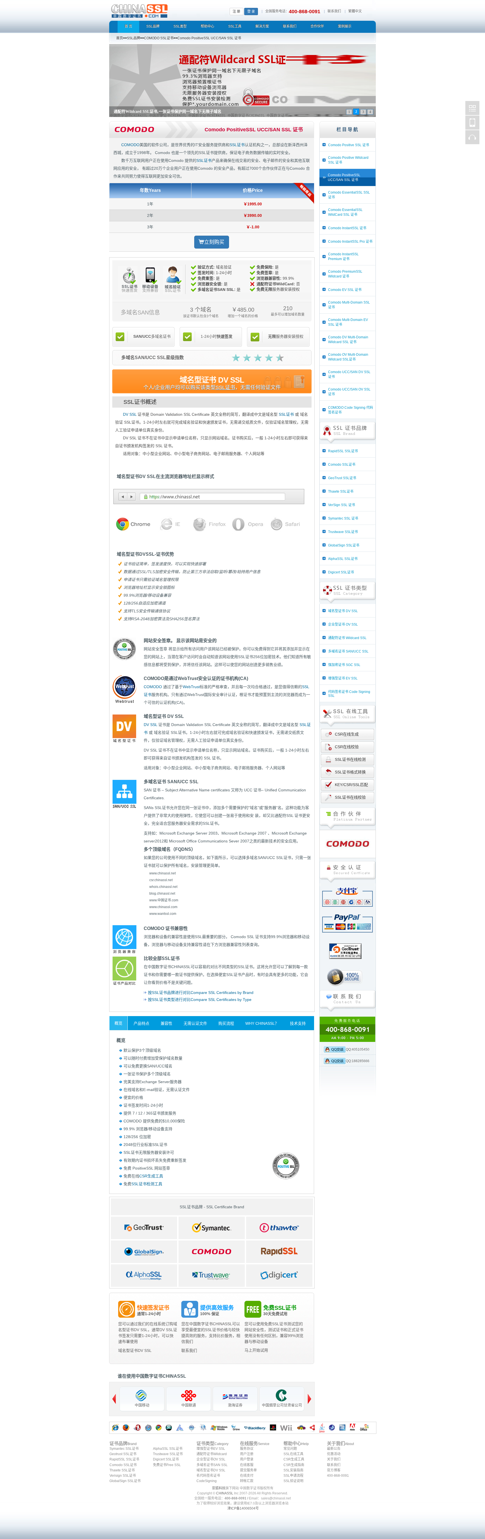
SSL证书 (237, 145)
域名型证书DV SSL (135, 1350)
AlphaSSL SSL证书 (343, 559)
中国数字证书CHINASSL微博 (472, 108)
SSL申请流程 (293, 1476)
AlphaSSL (144, 1275)
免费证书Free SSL (167, 1465)
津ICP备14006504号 (243, 1508)
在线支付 (246, 1476)
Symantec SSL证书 (124, 1449)
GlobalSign (144, 1252)
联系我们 (334, 11)
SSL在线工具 (293, 1454)
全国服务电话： (277, 11)
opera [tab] (247, 524)
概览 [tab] (118, 1023)
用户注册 (246, 1454)
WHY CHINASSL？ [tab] (262, 1023)
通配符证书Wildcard (211, 1454)
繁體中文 (355, 11)
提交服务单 (248, 1470)
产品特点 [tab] (141, 1023)
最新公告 (333, 1449)
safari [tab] (285, 524)
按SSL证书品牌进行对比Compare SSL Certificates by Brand (200, 992)
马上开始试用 (256, 1350)
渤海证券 (235, 1405)
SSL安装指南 (293, 1470)
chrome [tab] (131, 524)
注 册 (236, 11)
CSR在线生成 (347, 734)
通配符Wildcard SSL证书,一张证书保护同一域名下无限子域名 (167, 111)
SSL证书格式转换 (350, 772)
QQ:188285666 (357, 1061)
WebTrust (191, 686)
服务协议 (246, 1449)
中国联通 (188, 1405)
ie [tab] (170, 524)
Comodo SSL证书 (341, 465)
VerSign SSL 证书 (341, 505)
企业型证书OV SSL (210, 1459)
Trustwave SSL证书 (343, 532)
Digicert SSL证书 (341, 572)
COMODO (130, 145)
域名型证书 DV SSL (343, 611)
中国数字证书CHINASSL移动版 (472, 123)
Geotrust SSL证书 (122, 1454)
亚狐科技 (218, 1488)
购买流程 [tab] (226, 1023)
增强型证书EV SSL (210, 1449)
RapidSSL (279, 1252)
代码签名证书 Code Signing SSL (349, 694)
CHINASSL (224, 1493)
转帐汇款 (246, 1481)
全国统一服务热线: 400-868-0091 (348, 1029)
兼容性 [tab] (166, 1023)
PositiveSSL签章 (283, 1163)
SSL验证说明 (293, 1481)
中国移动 (142, 1405)
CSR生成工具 (151, 1176)
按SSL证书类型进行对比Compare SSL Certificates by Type (199, 999)
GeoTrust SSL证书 (342, 478)
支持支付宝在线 (348, 900)
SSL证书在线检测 (350, 759)
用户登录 (246, 1459)
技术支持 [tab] (298, 1023)
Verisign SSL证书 (122, 1476)
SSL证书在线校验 (350, 797)
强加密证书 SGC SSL (344, 665)
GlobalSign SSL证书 (343, 545)
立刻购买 (214, 242)
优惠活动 (333, 1454)
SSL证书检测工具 (146, 1184)
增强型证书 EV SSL (343, 678)
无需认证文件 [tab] (195, 1023)
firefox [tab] (208, 524)
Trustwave (212, 1275)
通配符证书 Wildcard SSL (347, 638)
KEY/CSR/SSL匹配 (351, 784)
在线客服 (246, 1465)
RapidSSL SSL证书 (343, 451)
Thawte (279, 1228)
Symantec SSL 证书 (343, 518)
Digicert (279, 1275)
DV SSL (129, 414)
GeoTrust (144, 1228)
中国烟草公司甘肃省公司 (282, 1405)
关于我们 (333, 1459)
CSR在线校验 (347, 747)
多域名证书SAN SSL (212, 1465)
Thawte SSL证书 (340, 491)
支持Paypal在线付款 (348, 925)
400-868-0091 (338, 1476)
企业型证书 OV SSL (343, 624)
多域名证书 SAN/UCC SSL (348, 651)
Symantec (212, 1228)
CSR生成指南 (293, 1465)
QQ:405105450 (357, 1049)
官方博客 (333, 1470)
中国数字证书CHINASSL (161, 10)
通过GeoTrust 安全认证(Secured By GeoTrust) (348, 962)
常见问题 (290, 1449)
